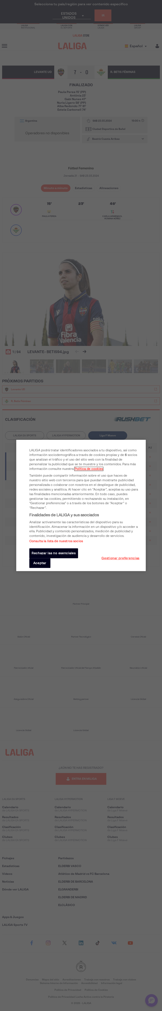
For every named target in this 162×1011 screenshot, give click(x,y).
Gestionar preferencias (120, 558)
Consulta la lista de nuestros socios (56, 541)
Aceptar (39, 563)
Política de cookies (89, 469)
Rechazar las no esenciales (54, 553)
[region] (81, 505)
